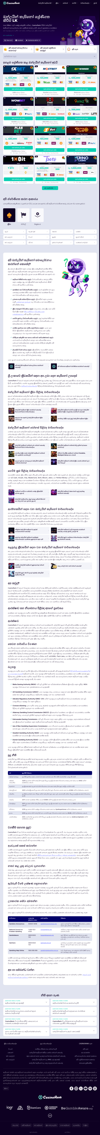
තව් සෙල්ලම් (10, 1059)
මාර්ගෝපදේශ (85, 3)
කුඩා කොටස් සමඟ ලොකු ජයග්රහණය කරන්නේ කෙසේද (42, 1060)
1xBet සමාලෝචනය (18, 92)
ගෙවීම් (74, 3)
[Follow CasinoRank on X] (80, 1094)
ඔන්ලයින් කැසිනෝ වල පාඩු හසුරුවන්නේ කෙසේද (45, 1068)
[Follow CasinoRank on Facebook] (71, 1094)
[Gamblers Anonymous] (20, 1113)
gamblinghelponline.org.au (49, 950)
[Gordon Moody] (50, 1113)
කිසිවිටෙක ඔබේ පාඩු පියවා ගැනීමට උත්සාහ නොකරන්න (56, 855)
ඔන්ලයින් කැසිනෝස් (44, 3)
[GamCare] (33, 1113)
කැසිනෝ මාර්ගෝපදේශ (29, 386)
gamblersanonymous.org (49, 924)
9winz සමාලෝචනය (81, 121)
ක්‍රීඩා (57, 3)
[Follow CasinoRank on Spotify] (89, 1094)
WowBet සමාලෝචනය (18, 121)
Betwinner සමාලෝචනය (81, 92)
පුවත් (95, 3)
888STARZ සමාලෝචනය (50, 121)
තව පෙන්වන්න (48, 188)
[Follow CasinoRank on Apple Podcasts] (94, 1094)
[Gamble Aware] (77, 1113)
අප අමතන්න (85, 1055)
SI (5, 1093)
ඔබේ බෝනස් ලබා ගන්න (18, 89)
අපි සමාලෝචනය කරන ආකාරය (82, 1060)
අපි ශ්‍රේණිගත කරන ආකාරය (85, 1065)
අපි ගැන (85, 1052)
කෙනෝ (10, 1055)
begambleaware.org (47, 935)
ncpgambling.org (46, 929)
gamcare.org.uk (46, 943)
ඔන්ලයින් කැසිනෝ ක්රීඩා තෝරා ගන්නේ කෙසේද (45, 1055)
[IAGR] (9, 1113)
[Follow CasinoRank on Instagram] (75, 1094)
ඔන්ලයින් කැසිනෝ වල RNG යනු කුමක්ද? (46, 1065)
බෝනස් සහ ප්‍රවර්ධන (23, 302)
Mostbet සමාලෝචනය (50, 92)
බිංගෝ (10, 1052)
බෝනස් (65, 3)
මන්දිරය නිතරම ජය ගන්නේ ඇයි (45, 1052)
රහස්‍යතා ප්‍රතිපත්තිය (85, 1068)
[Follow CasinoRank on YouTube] (85, 1094)
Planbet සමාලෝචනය (18, 151)
